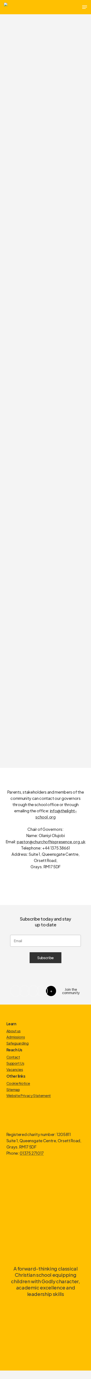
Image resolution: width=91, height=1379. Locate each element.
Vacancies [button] (14, 1070)
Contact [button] (13, 1057)
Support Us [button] (15, 1063)
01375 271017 (32, 1153)
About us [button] (13, 1031)
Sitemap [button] (13, 1090)
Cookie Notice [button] (18, 1083)
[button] (84, 7)
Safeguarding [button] (17, 1043)
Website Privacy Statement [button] (28, 1096)
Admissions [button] (15, 1037)
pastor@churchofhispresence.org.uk (51, 841)
